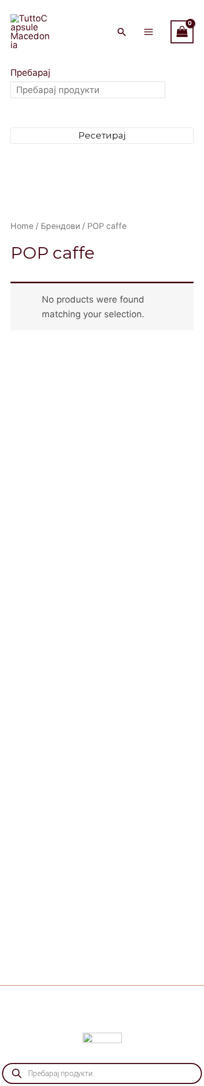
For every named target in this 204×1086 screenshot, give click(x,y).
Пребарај (30, 72)
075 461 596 (156, 598)
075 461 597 (154, 583)
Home (21, 226)
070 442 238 (167, 569)
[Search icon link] (122, 33)
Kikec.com (149, 1018)
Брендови (60, 226)
